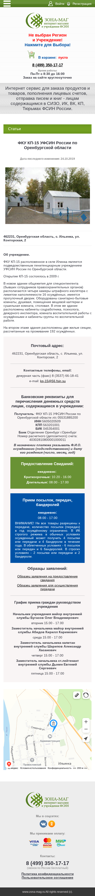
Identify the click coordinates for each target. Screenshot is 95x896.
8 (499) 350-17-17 (47, 65)
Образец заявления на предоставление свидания (47, 578)
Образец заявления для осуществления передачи (47, 587)
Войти (59, 4)
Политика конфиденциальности (47, 874)
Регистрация (82, 4)
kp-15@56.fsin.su (53, 381)
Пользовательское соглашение (47, 877)
